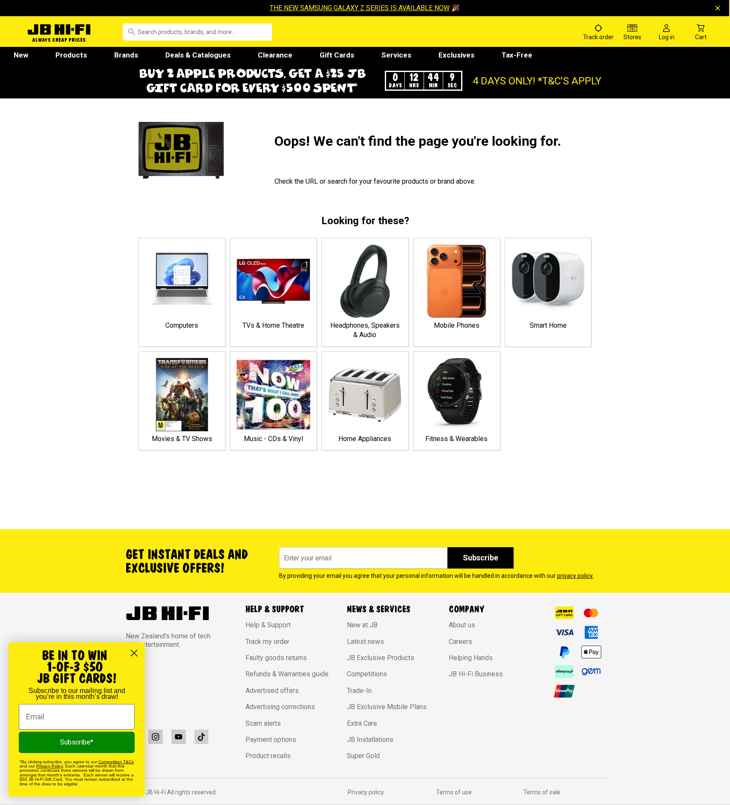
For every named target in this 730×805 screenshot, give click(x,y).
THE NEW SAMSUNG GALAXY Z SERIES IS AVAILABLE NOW (360, 8)
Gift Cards (337, 55)
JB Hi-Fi (156, 792)
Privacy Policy (49, 766)
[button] (365, 80)
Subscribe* (76, 742)
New (21, 55)
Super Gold (363, 756)
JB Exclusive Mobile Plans (387, 707)
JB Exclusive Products (380, 658)
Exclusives (456, 55)
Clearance (275, 55)
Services (396, 55)
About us (462, 625)
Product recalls (268, 756)
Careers (460, 642)
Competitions (367, 674)
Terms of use (454, 792)
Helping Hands (471, 658)
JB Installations (370, 740)
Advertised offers (272, 691)
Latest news (365, 642)
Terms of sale (541, 792)
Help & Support (268, 625)
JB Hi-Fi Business (476, 674)
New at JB (362, 625)
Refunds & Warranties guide (287, 674)
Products (71, 55)
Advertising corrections (280, 707)
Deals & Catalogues (198, 55)
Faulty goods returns (276, 658)
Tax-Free (517, 55)
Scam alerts (263, 723)
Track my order (267, 642)
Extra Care (362, 723)
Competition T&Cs (116, 761)
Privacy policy (366, 792)
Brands (126, 55)
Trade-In (359, 691)
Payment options (270, 740)
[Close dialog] (134, 653)
